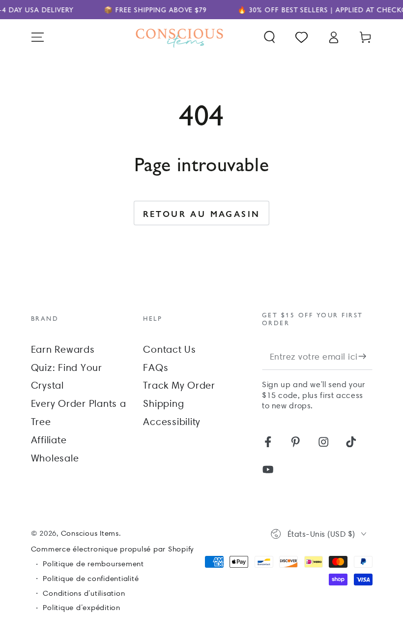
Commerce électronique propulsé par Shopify (112, 549)
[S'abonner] (365, 355)
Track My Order (179, 385)
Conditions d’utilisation (84, 593)
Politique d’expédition (81, 607)
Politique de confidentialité (91, 578)
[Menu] (38, 37)
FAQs (155, 367)
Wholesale (55, 458)
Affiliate (49, 440)
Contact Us (169, 349)
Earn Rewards (63, 349)
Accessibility (172, 422)
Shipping (163, 403)
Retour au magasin (201, 213)
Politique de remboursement (93, 563)
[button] (270, 37)
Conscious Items (90, 533)
